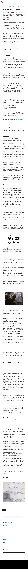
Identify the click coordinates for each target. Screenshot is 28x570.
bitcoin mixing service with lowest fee (9, 357)
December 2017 (6, 539)
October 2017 (5, 540)
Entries (5, 555)
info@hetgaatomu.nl (17, 565)
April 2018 (5, 536)
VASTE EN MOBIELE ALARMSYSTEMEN (11, 362)
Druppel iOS (22, 563)
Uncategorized (5, 549)
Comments (6, 556)
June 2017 (5, 542)
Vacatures (9, 564)
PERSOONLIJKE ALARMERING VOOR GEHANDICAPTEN (10, 523)
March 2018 (5, 537)
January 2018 (5, 538)
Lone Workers (6, 184)
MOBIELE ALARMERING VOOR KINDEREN (11, 9)
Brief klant (5, 477)
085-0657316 (16, 564)
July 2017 (5, 541)
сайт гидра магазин (19, 412)
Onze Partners (6, 98)
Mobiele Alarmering (7, 136)
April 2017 (5, 543)
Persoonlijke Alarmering (8, 417)
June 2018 (5, 535)
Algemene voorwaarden (9, 565)
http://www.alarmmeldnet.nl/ (19, 119)
